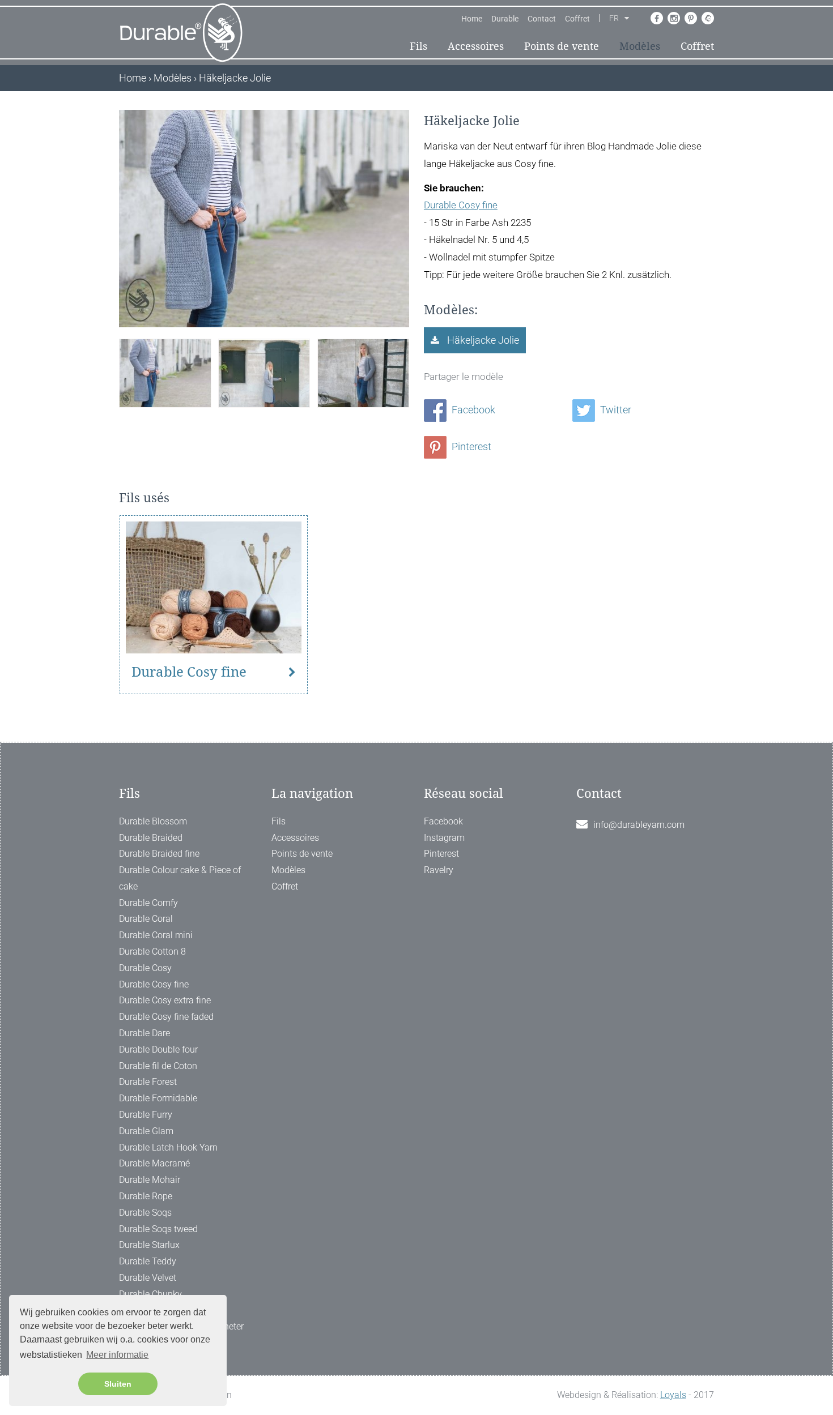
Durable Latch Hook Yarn (168, 1147)
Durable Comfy (148, 902)
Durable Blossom (153, 821)
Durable (504, 19)
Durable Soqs (145, 1212)
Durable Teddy (147, 1261)
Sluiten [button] (117, 1383)
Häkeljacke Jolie (482, 340)
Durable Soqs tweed (158, 1229)
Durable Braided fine (159, 853)
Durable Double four (158, 1049)
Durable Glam (146, 1131)
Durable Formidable (158, 1098)
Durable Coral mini (156, 935)
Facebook (472, 410)
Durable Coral (146, 918)
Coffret (577, 19)
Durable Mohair (149, 1179)
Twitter (614, 410)
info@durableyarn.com (639, 824)
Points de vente (561, 46)
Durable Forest (148, 1081)
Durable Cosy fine (461, 205)
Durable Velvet (147, 1277)
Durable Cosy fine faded (166, 1016)
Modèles (639, 46)
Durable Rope (145, 1196)
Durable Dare (144, 1033)
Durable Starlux (149, 1244)
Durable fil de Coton (158, 1066)
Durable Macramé (154, 1163)
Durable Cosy (145, 968)
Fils (418, 46)
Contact (542, 19)
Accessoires (476, 46)
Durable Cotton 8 (152, 951)
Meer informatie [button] (117, 1355)
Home (471, 19)
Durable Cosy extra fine (165, 1000)
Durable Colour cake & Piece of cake (180, 878)
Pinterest (470, 446)
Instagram (444, 837)
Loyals (673, 1395)
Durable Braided (150, 837)
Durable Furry (145, 1114)
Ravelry (438, 870)
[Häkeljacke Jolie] (165, 372)
